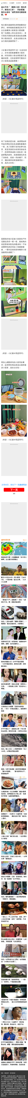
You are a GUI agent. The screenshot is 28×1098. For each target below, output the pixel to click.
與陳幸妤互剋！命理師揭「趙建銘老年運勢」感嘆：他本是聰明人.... (14, 643)
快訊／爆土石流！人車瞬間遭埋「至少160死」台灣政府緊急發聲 (14, 750)
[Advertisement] (14, 119)
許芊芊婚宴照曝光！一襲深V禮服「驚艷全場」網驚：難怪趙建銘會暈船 (13, 1043)
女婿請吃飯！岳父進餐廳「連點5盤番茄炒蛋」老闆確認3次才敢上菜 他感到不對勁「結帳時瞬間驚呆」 (13, 794)
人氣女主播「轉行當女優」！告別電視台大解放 (14, 837)
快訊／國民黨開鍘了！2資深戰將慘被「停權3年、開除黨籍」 (13, 898)
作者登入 (4, 3)
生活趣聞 (11, 3)
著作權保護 (12, 1073)
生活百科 (18, 3)
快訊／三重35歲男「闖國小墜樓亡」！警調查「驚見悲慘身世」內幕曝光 (14, 622)
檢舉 (17, 18)
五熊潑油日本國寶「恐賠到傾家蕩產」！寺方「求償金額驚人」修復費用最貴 (14, 709)
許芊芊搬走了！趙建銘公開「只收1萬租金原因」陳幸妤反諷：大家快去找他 (14, 730)
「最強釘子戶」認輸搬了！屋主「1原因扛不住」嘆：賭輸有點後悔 (13, 601)
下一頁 (14, 489)
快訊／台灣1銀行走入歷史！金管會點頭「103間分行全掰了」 (13, 960)
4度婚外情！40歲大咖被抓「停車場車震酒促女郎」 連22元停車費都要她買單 (14, 1002)
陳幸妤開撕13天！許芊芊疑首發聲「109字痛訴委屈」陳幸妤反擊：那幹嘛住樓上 (13, 664)
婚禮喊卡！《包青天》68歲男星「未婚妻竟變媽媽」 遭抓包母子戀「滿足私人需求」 (14, 816)
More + (25, 540)
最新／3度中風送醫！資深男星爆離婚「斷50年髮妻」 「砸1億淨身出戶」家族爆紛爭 (13, 771)
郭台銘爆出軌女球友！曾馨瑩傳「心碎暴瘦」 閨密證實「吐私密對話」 (14, 940)
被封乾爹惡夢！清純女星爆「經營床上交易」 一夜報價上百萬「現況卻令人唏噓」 (14, 686)
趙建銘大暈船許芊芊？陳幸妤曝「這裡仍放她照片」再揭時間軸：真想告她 (14, 1063)
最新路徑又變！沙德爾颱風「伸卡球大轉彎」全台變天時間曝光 (14, 558)
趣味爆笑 (25, 3)
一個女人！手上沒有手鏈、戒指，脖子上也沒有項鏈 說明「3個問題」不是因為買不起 (14, 919)
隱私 (2, 1073)
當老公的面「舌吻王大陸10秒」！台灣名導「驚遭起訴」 (14, 857)
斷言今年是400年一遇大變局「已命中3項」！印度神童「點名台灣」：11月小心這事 (13, 580)
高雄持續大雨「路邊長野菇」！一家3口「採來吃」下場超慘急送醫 (13, 981)
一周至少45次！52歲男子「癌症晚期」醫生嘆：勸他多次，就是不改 (12, 1023)
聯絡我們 (7, 1073)
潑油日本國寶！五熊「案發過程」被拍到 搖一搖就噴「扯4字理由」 (14, 878)
